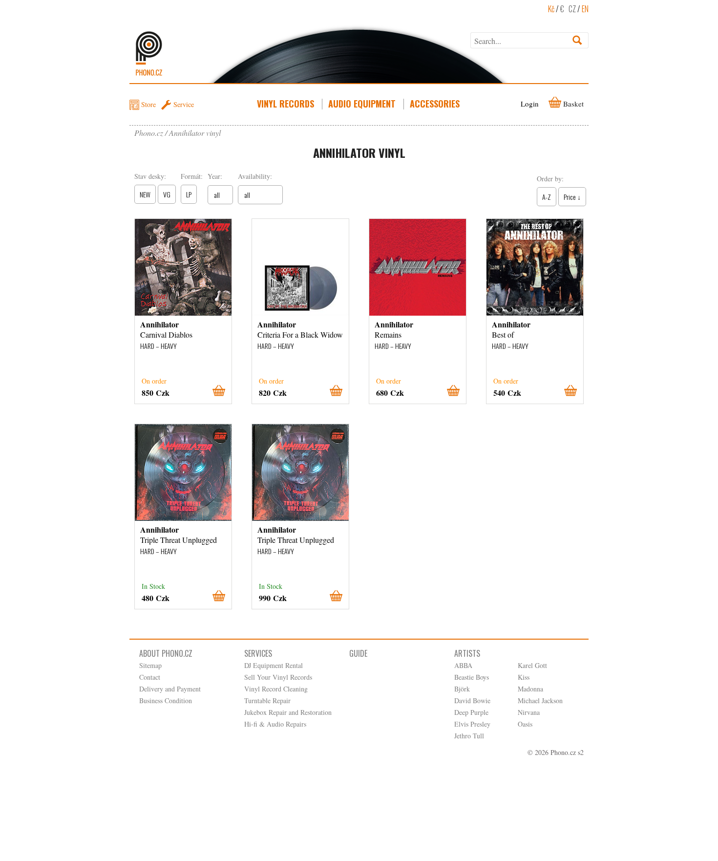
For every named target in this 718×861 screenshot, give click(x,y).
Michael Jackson (540, 700)
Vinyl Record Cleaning (276, 688)
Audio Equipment (362, 103)
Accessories (435, 103)
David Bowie (472, 700)
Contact (149, 677)
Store (148, 104)
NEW (145, 194)
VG (166, 194)
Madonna (530, 688)
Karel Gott (532, 665)
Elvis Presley (472, 724)
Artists (467, 653)
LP (188, 194)
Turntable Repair (267, 700)
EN (585, 9)
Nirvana (529, 712)
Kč (551, 9)
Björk (462, 688)
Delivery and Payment (170, 688)
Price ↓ (572, 197)
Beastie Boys (471, 677)
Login (530, 103)
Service (183, 104)
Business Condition (165, 700)
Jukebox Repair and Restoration (288, 712)
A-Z (546, 197)
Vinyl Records (285, 103)
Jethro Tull (469, 735)
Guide (358, 653)
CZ (572, 9)
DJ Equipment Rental (273, 665)
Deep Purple (471, 712)
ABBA (463, 665)
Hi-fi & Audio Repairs (275, 724)
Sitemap (150, 665)
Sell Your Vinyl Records (278, 677)
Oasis (525, 724)
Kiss (523, 677)
